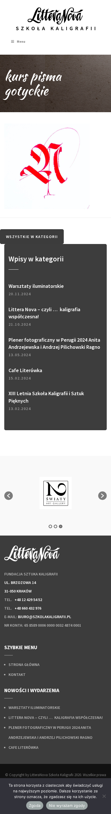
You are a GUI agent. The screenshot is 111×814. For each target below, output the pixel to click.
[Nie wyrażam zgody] (104, 796)
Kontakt (17, 674)
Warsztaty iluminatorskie (34, 707)
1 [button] (50, 526)
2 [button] (55, 526)
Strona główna (24, 664)
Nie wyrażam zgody (67, 805)
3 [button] (60, 526)
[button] (8, 495)
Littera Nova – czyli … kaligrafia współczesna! (56, 717)
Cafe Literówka (23, 747)
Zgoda (34, 805)
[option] (55, 493)
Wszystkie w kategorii (32, 236)
